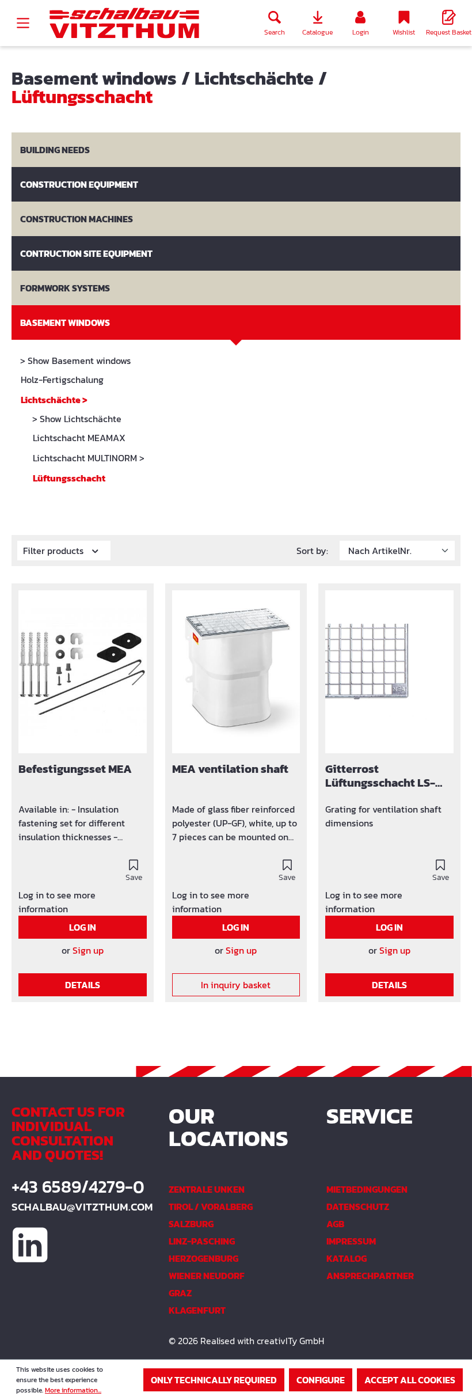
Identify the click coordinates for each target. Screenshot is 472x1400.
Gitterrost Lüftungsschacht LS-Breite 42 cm (380, 776)
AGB (335, 1224)
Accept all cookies (409, 1380)
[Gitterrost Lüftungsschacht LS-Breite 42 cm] (389, 671)
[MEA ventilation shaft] (236, 671)
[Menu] (23, 23)
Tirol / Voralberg (211, 1206)
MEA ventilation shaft (230, 769)
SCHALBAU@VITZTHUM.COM (79, 1206)
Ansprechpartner (370, 1276)
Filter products (54, 550)
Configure (320, 1380)
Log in (82, 927)
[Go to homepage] (124, 23)
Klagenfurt (197, 1310)
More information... (73, 1390)
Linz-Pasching (202, 1241)
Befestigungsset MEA (75, 769)
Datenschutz (357, 1206)
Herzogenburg (203, 1258)
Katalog (346, 1258)
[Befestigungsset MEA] (82, 671)
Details (82, 985)
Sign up (88, 950)
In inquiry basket (236, 985)
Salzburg (191, 1224)
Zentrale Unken (207, 1189)
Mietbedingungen (367, 1189)
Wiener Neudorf (207, 1276)
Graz (180, 1293)
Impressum (351, 1241)
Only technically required (214, 1380)
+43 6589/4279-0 (78, 1187)
